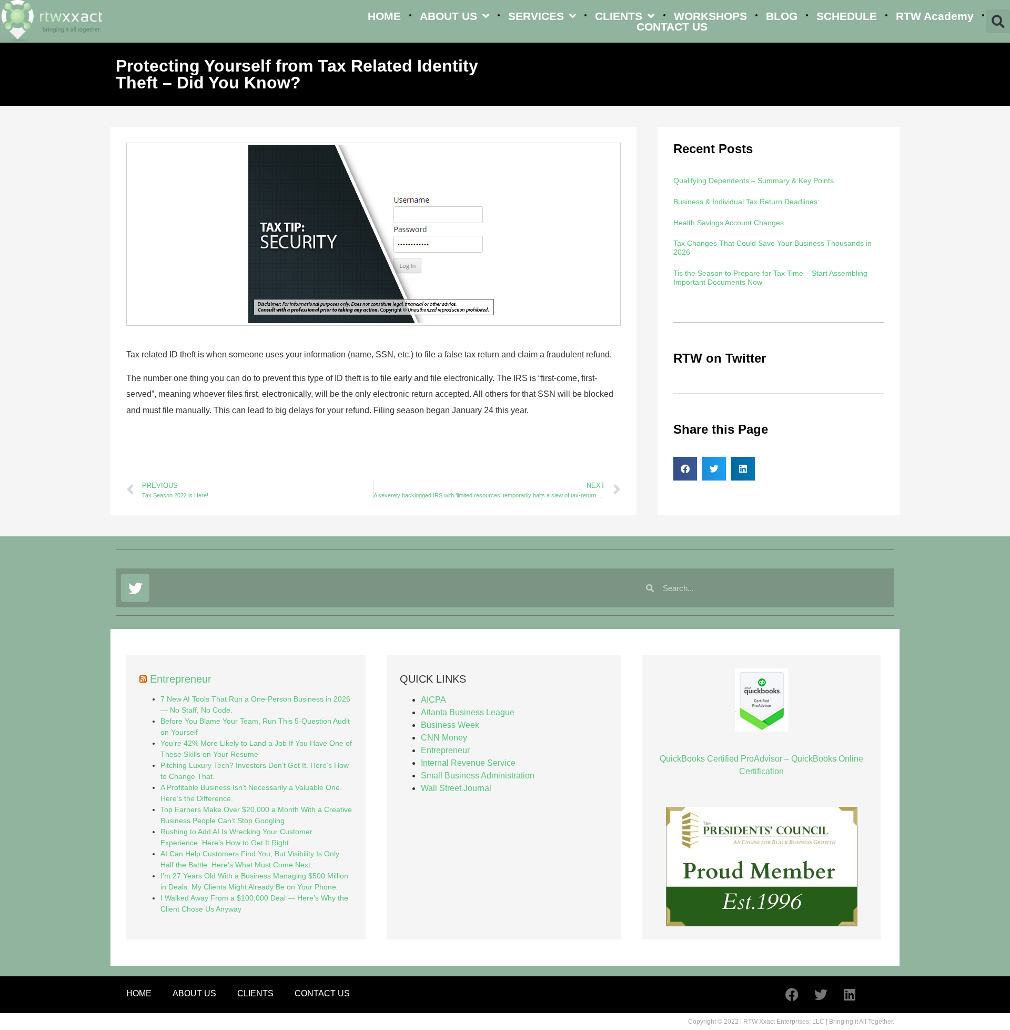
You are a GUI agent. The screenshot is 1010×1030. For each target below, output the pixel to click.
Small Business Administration (477, 775)
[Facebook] (792, 995)
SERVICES (536, 16)
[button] (998, 21)
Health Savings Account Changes (728, 222)
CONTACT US (672, 27)
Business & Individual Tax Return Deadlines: (746, 201)
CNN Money (444, 737)
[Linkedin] (849, 995)
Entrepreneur (180, 679)
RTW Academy (935, 16)
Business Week (450, 725)
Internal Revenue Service (468, 762)
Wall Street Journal (456, 788)
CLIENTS (618, 16)
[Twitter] (135, 588)
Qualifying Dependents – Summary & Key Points (753, 180)
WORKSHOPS (710, 16)
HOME (384, 16)
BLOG (781, 16)
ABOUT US (448, 16)
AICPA (433, 699)
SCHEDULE (846, 16)
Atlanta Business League (467, 712)
